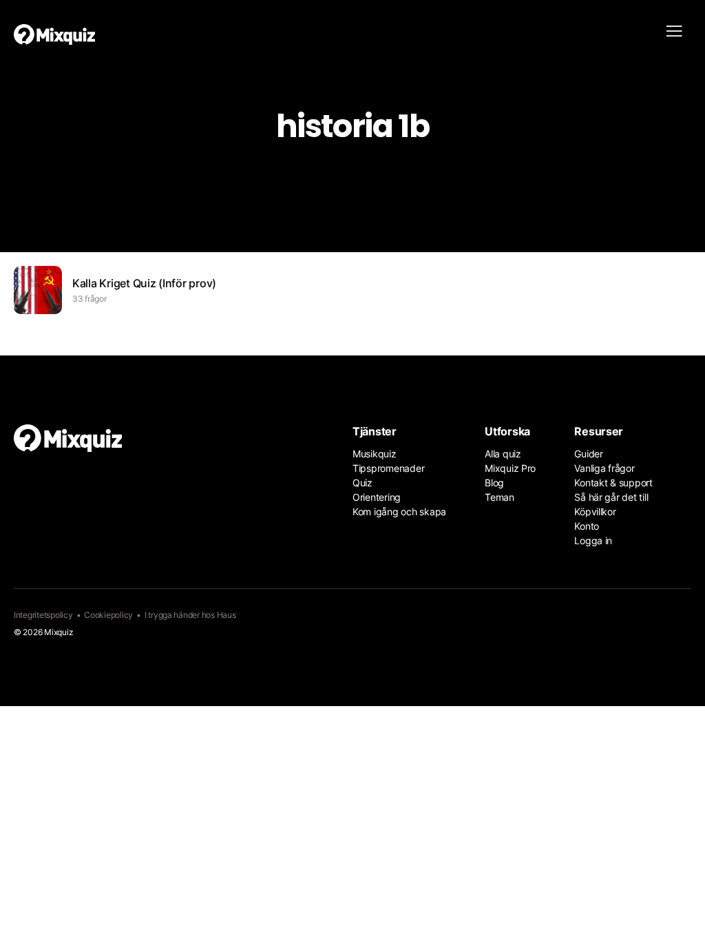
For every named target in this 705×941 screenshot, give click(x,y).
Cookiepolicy (108, 615)
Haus (226, 615)
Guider (588, 453)
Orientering (376, 497)
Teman (499, 497)
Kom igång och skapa (399, 511)
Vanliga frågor (604, 468)
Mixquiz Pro (510, 468)
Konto (586, 526)
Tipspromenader (388, 468)
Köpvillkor (594, 511)
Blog (494, 482)
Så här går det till (611, 497)
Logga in (593, 540)
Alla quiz (503, 453)
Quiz (362, 482)
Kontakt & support (613, 482)
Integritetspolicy (43, 615)
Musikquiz (374, 453)
